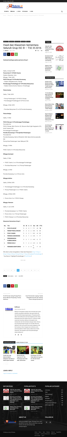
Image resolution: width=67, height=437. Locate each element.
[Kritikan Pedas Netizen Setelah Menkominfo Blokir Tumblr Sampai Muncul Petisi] (60, 84)
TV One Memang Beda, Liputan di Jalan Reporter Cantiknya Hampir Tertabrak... (49, 95)
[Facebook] (5, 54)
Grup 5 (14, 254)
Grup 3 (5, 254)
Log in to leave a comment (10, 373)
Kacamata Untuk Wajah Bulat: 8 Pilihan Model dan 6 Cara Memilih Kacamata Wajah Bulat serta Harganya (16, 399)
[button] (62, 11)
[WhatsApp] (16, 54)
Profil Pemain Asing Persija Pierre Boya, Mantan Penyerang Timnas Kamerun (12, 297)
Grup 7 (22, 254)
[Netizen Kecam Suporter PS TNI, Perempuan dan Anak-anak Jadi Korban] (23, 350)
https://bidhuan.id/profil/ (20, 309)
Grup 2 (38, 252)
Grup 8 (27, 254)
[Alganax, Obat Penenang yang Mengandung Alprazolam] (60, 68)
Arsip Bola (23, 41)
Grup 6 (18, 254)
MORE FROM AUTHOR (22, 342)
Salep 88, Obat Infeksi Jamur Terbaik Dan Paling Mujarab (16, 391)
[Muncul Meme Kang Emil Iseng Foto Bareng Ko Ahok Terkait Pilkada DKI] (60, 106)
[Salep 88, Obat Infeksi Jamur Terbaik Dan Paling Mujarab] (60, 48)
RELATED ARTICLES (9, 342)
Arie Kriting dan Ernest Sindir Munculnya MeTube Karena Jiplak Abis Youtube (49, 128)
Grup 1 (34, 252)
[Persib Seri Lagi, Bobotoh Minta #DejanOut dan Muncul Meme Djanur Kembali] (9, 350)
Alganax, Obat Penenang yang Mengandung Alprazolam (15, 408)
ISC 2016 (28, 41)
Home (4, 15)
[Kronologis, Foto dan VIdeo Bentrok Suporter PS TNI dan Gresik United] (37, 350)
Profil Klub (28, 256)
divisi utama (10, 276)
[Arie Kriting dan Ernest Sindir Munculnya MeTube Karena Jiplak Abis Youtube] (60, 127)
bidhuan (6, 50)
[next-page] (7, 364)
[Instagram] (19, 335)
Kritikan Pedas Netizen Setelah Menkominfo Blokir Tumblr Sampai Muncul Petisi (49, 84)
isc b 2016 (21, 276)
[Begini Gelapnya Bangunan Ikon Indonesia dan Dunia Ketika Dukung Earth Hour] (60, 116)
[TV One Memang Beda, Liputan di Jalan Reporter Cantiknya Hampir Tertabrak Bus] (60, 95)
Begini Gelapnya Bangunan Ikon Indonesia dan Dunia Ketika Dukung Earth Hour (49, 116)
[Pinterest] (12, 54)
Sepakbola (12, 41)
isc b (16, 276)
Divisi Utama (17, 41)
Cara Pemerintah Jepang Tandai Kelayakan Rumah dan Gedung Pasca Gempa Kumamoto (34, 297)
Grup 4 (10, 254)
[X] (8, 54)
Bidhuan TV (10, 15)
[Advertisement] (44, 6)
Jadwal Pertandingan (36, 254)
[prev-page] (4, 364)
